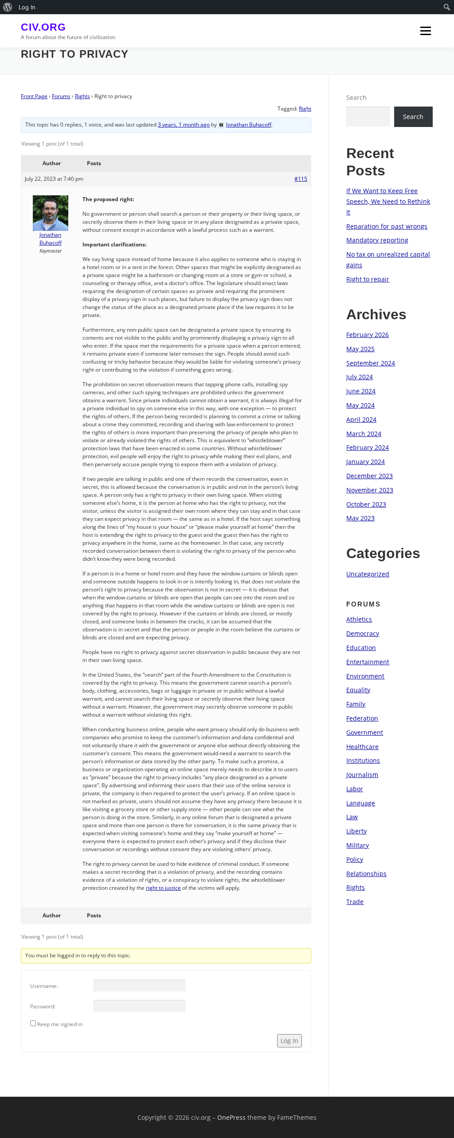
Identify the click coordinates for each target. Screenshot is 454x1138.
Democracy (362, 633)
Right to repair (367, 279)
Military (357, 845)
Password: (42, 1006)
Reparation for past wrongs (386, 226)
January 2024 (365, 461)
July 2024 (359, 377)
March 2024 (363, 433)
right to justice (163, 888)
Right (305, 108)
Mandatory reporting (377, 240)
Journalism (362, 774)
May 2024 (360, 405)
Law (352, 817)
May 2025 (360, 349)
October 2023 (366, 504)
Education (361, 647)
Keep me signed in (59, 1024)
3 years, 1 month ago (184, 124)
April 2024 (361, 419)
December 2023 (369, 476)
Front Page (34, 96)
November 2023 (369, 490)
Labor (354, 789)
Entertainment (367, 662)
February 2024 (367, 447)
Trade (355, 901)
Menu (425, 31)
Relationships (366, 873)
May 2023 (360, 518)
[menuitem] (8, 7)
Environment (365, 676)
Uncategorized (367, 574)
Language (360, 803)
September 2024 (370, 363)
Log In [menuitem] (27, 7)
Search (356, 97)
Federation (362, 718)
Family (355, 704)
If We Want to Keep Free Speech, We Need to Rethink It (388, 201)
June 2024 (361, 391)
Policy (354, 859)
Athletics (359, 619)
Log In (289, 1040)
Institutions (363, 760)
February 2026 (367, 334)
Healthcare (362, 746)
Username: (44, 986)
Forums (61, 96)
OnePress (231, 1117)
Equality (358, 690)
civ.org (43, 27)
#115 (300, 178)
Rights (82, 96)
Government (364, 732)
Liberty (356, 831)
